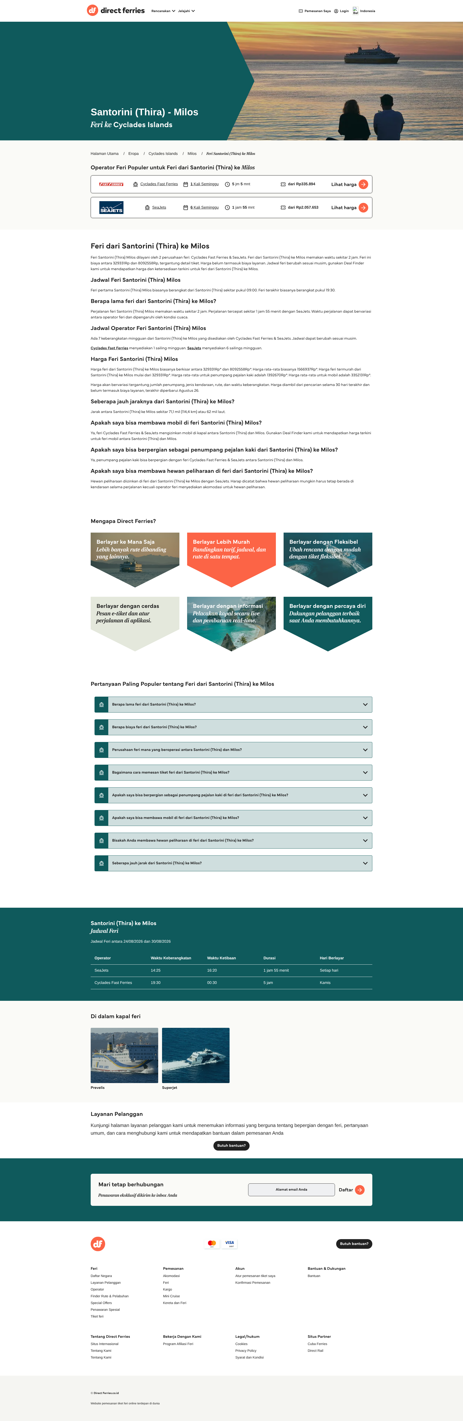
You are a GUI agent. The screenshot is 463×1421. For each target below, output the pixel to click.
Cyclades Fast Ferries (109, 348)
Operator (97, 1289)
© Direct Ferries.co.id (105, 1393)
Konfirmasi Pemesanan (252, 1282)
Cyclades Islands (163, 154)
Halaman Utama (105, 154)
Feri (166, 1282)
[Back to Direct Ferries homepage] (116, 11)
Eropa (134, 154)
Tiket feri (97, 1316)
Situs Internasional (104, 1344)
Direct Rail (315, 1350)
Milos (192, 154)
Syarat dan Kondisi (249, 1357)
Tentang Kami (101, 1350)
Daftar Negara (101, 1276)
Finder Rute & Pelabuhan (110, 1296)
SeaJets (194, 348)
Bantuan (314, 1276)
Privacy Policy (245, 1350)
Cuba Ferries (317, 1344)
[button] (233, 705)
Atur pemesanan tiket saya (255, 1276)
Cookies (241, 1344)
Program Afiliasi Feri (178, 1344)
